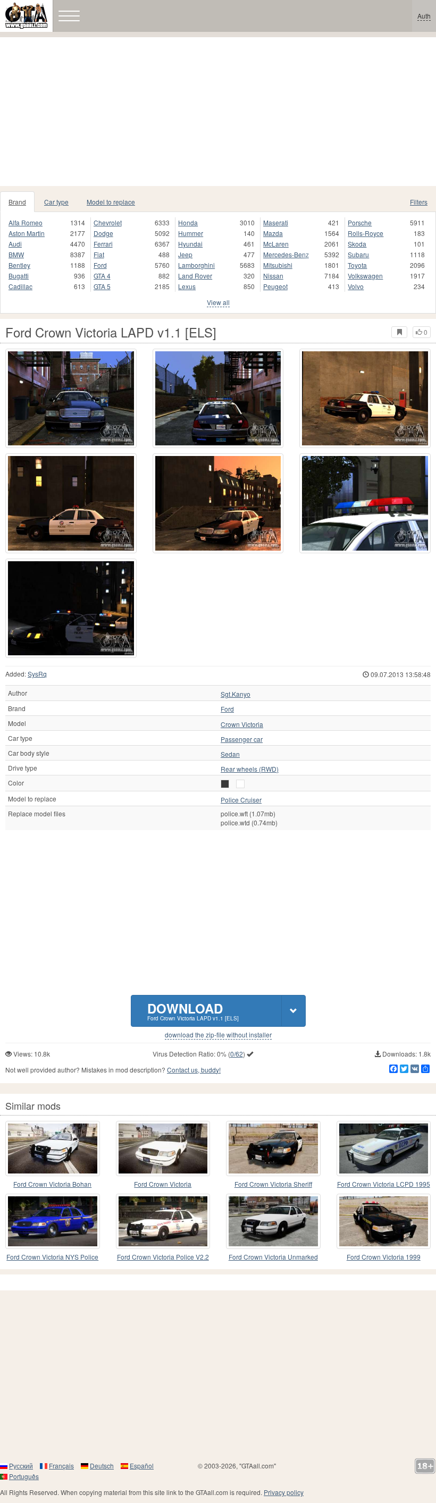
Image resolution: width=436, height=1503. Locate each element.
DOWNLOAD (193, 1010)
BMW (16, 254)
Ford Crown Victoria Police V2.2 (163, 1256)
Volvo (356, 286)
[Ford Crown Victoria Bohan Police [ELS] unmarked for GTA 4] (52, 1148)
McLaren (276, 243)
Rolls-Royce (365, 233)
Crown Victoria (242, 724)
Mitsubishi (277, 264)
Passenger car (242, 739)
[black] (225, 784)
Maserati (275, 222)
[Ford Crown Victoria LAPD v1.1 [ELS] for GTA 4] (71, 398)
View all (218, 302)
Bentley (19, 264)
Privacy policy (284, 1492)
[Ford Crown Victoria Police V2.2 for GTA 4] (163, 1221)
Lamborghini (196, 264)
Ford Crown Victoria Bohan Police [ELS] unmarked (52, 1184)
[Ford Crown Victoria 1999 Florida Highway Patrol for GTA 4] (384, 1221)
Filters (418, 201)
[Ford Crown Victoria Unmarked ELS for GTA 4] (273, 1221)
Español (142, 1465)
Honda (188, 222)
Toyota (357, 264)
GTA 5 (102, 286)
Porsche (360, 222)
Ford (100, 264)
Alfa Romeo (26, 222)
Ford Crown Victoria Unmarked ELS (273, 1257)
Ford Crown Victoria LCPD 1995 (383, 1183)
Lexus (187, 286)
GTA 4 (102, 275)
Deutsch (102, 1465)
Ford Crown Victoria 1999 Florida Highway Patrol (384, 1257)
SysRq (37, 673)
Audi (15, 243)
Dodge (103, 233)
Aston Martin (27, 233)
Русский (21, 1465)
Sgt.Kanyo (235, 694)
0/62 (236, 1053)
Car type (56, 201)
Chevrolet (108, 222)
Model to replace (111, 201)
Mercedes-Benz (286, 254)
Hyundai (190, 243)
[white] (240, 784)
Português (24, 1476)
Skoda (357, 243)
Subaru (358, 254)
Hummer (190, 233)
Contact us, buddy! (194, 1069)
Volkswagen (365, 275)
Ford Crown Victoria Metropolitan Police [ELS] (163, 1184)
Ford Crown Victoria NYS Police (52, 1256)
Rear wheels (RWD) (250, 769)
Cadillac (20, 286)
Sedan (230, 754)
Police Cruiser (241, 800)
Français (61, 1465)
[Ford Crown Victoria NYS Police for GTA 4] (52, 1221)
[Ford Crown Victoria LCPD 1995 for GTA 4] (384, 1148)
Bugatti (19, 275)
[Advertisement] (218, 111)
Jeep (185, 254)
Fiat (99, 254)
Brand (17, 201)
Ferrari (103, 243)
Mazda (273, 233)
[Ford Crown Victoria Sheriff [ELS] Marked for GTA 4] (273, 1148)
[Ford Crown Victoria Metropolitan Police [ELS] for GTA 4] (163, 1148)
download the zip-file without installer (218, 1035)
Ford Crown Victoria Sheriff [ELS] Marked (273, 1184)
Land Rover (195, 275)
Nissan (273, 275)
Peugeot (275, 286)
